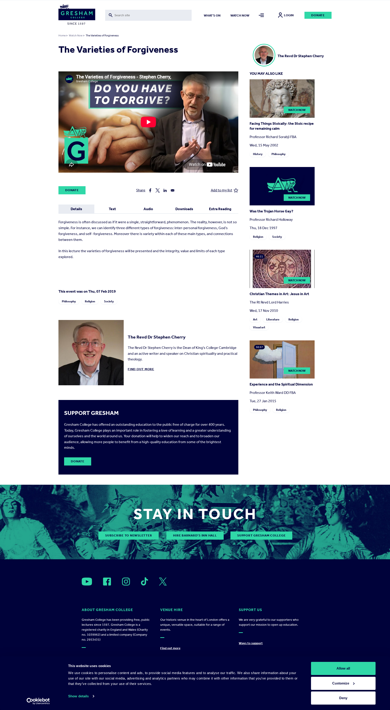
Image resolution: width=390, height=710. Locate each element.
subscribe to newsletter (128, 535)
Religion (90, 301)
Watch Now (76, 35)
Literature (272, 319)
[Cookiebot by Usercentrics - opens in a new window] (38, 701)
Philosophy (69, 301)
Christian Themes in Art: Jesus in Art (279, 294)
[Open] (87, 581)
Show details (78, 696)
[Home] (76, 15)
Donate (318, 15)
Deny (343, 698)
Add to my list (221, 190)
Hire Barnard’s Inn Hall (195, 535)
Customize (340, 683)
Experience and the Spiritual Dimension (281, 384)
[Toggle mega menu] (261, 15)
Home (62, 35)
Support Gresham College (261, 535)
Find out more (141, 369)
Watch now (239, 15)
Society (109, 301)
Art (255, 319)
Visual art (259, 327)
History (257, 154)
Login (289, 15)
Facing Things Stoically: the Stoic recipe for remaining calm (282, 126)
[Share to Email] (172, 190)
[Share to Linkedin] (165, 190)
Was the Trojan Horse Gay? (271, 211)
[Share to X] (157, 190)
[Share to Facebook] (150, 190)
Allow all (343, 668)
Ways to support (251, 643)
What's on (212, 15)
